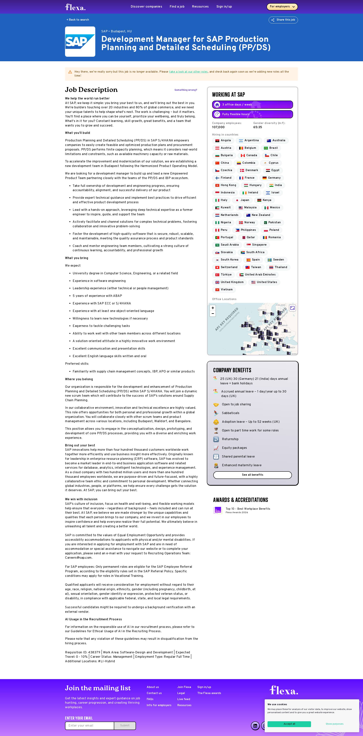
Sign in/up (224, 7)
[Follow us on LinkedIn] (255, 725)
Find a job (177, 7)
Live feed (183, 699)
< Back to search (78, 20)
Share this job (286, 20)
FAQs (150, 699)
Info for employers (159, 705)
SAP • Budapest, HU (116, 31)
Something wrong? (186, 90)
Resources (200, 7)
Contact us (154, 693)
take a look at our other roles (188, 72)
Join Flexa (184, 687)
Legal (181, 693)
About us (153, 687)
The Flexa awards (209, 693)
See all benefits (252, 475)
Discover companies (146, 7)
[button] (253, 329)
